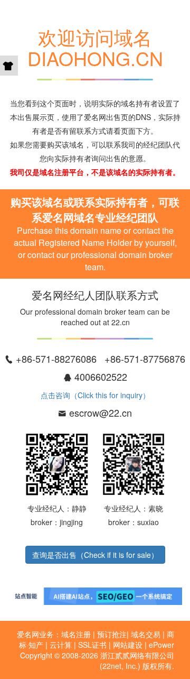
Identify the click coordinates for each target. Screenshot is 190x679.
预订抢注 (112, 634)
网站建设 (127, 644)
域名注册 (76, 634)
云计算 (61, 644)
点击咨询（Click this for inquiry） (95, 395)
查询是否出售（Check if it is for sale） (95, 554)
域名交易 (145, 634)
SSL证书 (92, 644)
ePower (161, 644)
